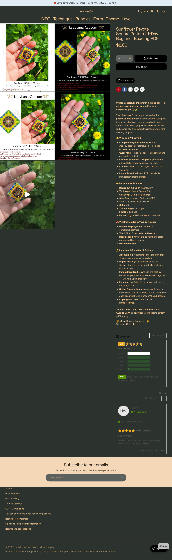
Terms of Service (13, 503)
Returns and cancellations (18, 528)
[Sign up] (122, 477)
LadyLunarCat (23, 547)
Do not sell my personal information (23, 523)
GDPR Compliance (14, 508)
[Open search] (152, 11)
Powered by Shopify (43, 547)
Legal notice (85, 551)
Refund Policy (12, 498)
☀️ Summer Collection (132, 322)
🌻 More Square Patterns (130, 321)
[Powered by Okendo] (123, 336)
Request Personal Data (16, 518)
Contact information (104, 551)
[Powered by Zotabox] (131, 89)
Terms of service (48, 551)
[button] (142, 89)
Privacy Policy (12, 493)
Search (8, 488)
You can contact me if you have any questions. (28, 513)
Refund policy (13, 551)
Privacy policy (30, 551)
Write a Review (158, 335)
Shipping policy (68, 551)
